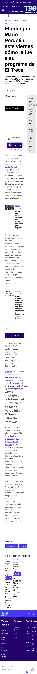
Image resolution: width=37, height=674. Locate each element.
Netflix (34, 627)
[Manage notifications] (32, 669)
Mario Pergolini (11, 546)
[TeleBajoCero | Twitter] (5, 15)
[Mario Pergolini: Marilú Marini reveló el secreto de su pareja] (16, 568)
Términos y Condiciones (7, 664)
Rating (28, 646)
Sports (34, 644)
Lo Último (14, 2)
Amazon (28, 650)
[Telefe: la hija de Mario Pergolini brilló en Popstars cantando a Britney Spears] (7, 570)
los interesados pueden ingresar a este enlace (14, 440)
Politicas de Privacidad (7, 666)
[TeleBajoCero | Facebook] (1, 15)
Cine (33, 640)
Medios (23, 2)
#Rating (8, 371)
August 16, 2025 (17, 388)
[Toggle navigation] (2, 10)
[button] (14, 335)
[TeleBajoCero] (9, 614)
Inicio (7, 2)
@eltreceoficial (16, 383)
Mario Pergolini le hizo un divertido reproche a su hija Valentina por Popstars (19, 219)
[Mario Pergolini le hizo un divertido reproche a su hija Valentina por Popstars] (9, 208)
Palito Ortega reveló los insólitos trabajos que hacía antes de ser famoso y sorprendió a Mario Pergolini (19, 307)
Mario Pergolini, (12, 167)
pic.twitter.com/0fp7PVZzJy (17, 385)
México (12, 669)
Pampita (3, 643)
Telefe (8, 578)
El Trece (23, 546)
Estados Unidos (6, 669)
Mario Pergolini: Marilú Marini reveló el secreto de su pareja (17, 587)
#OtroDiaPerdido (12, 377)
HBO (33, 636)
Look (29, 2)
